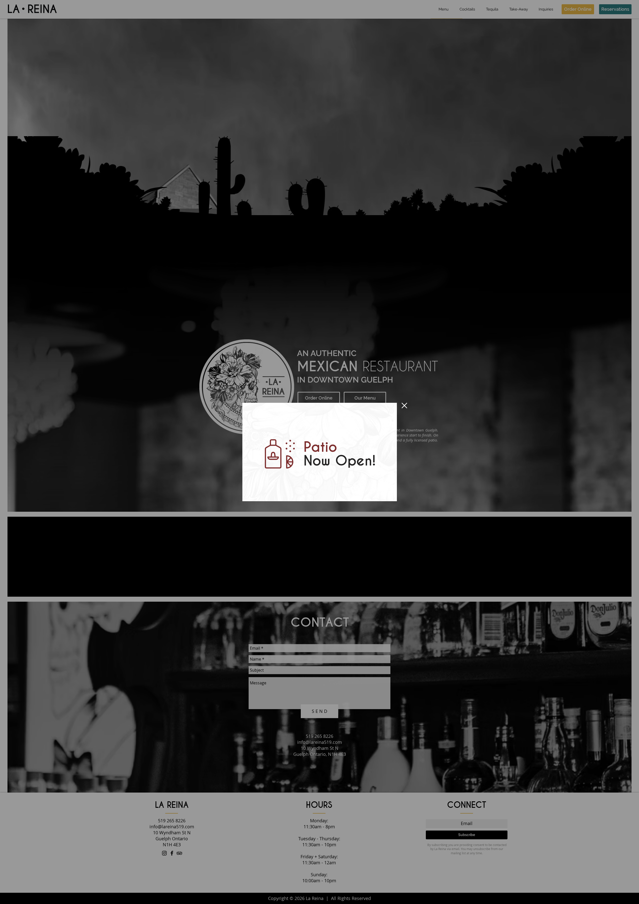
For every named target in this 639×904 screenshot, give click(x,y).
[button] (404, 405)
